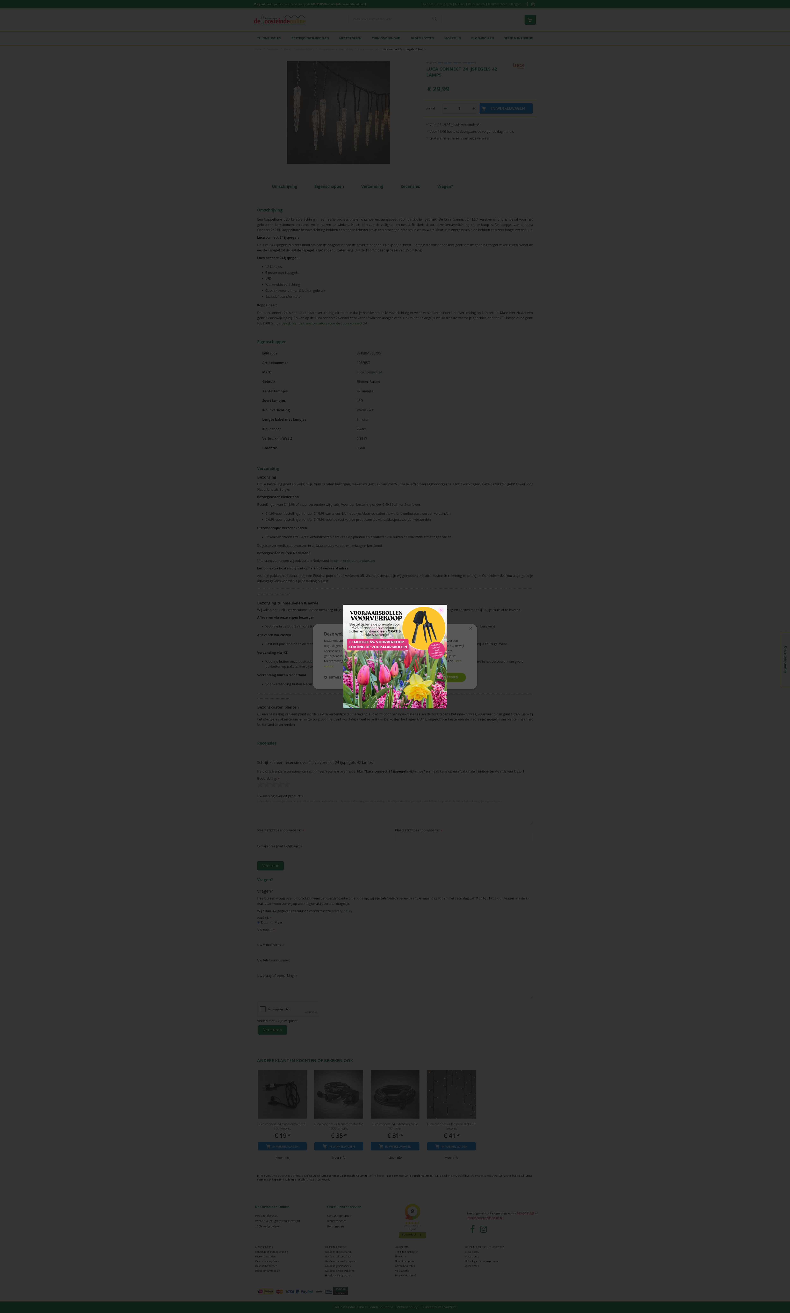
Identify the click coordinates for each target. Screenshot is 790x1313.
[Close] (441, 610)
